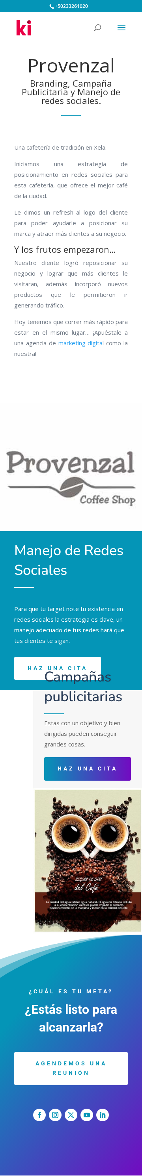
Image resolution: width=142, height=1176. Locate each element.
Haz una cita (88, 768)
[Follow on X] (71, 1115)
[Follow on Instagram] (55, 1115)
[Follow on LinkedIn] (102, 1115)
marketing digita (80, 343)
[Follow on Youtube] (86, 1115)
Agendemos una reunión (71, 1068)
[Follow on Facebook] (39, 1115)
